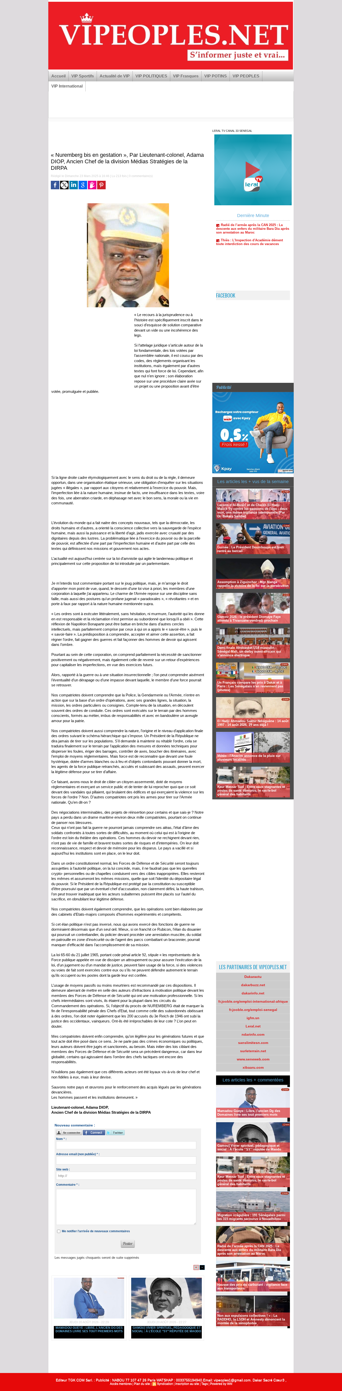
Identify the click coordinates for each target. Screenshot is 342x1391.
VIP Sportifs (82, 76)
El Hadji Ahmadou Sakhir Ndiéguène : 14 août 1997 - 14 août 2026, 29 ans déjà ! (252, 723)
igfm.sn (253, 1018)
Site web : (63, 1169)
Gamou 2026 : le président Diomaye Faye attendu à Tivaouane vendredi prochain (249, 618)
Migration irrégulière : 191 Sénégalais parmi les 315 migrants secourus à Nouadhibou (251, 1217)
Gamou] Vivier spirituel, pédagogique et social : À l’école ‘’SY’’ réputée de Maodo (166, 1329)
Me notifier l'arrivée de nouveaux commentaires (96, 1231)
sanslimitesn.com (253, 1043)
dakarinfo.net (253, 993)
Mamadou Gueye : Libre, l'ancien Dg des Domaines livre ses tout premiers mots (89, 1329)
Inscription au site (187, 1383)
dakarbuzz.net (253, 985)
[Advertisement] (135, 429)
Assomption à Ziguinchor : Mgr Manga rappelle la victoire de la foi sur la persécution (253, 584)
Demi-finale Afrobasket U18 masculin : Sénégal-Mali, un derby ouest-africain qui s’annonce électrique (249, 651)
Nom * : (61, 1139)
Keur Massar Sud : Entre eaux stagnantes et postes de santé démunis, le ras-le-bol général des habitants (251, 790)
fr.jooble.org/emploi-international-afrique (253, 1001)
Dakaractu (253, 977)
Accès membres (121, 1383)
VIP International (67, 86)
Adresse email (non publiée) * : (78, 1154)
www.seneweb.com (253, 1059)
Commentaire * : (67, 1184)
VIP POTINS (215, 76)
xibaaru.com (253, 1067)
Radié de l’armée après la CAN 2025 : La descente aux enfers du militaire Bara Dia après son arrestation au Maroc (249, 1249)
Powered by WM (221, 1383)
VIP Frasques (186, 76)
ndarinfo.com (253, 1034)
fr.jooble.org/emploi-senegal (253, 1010)
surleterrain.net (253, 1051)
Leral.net (253, 1026)
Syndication (165, 1383)
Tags (204, 1383)
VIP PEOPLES (246, 76)
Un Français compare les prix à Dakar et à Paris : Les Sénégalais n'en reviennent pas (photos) (250, 686)
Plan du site (142, 1383)
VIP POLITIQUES (151, 76)
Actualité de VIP (115, 76)
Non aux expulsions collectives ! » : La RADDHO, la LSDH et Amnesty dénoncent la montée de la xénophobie (251, 1319)
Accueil (58, 76)
